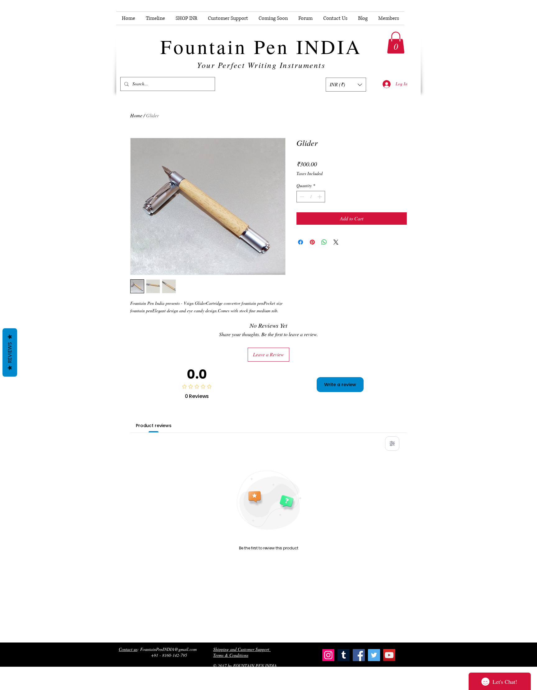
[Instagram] (328, 655)
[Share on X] (336, 242)
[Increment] (320, 196)
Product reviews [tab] (154, 425)
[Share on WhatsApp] (324, 242)
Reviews (9, 352)
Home (136, 115)
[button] (396, 43)
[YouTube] (389, 655)
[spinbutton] (310, 196)
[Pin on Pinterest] (312, 242)
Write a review (340, 384)
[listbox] (346, 85)
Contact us (128, 649)
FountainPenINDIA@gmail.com (168, 649)
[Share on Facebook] (300, 242)
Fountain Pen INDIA (261, 46)
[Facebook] (359, 655)
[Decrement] (301, 196)
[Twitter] (374, 655)
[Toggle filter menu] (392, 443)
